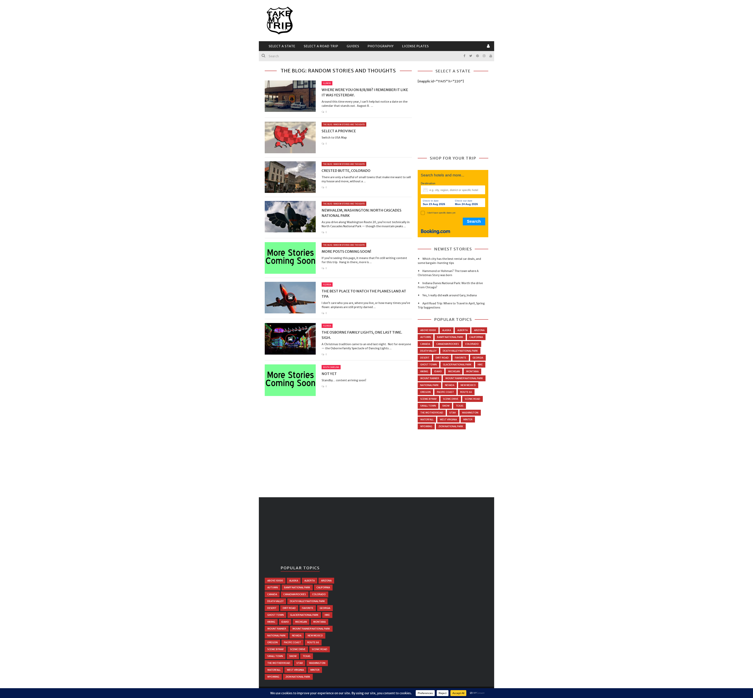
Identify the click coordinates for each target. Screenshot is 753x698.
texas (459, 405)
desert (424, 357)
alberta (462, 330)
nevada (449, 385)
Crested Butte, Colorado (346, 170)
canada (425, 343)
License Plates (415, 46)
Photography (381, 46)
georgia (478, 357)
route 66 (466, 392)
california (476, 337)
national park (429, 385)
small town (428, 405)
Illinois (327, 83)
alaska (446, 330)
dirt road (442, 357)
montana (472, 371)
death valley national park (460, 350)
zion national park (450, 426)
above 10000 (428, 330)
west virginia (448, 419)
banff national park (450, 337)
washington (470, 412)
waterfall (427, 419)
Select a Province (339, 131)
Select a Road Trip (321, 46)
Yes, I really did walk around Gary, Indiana (449, 295)
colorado (472, 343)
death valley (428, 350)
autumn (425, 337)
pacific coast (445, 392)
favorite (460, 357)
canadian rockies (447, 343)
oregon (425, 392)
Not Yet (329, 373)
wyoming (426, 426)
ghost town (428, 364)
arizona (479, 330)
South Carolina (331, 367)
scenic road (472, 398)
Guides (353, 46)
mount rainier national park (464, 378)
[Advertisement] (417, 20)
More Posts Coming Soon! (346, 251)
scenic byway (428, 398)
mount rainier (429, 378)
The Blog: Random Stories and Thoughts (344, 124)
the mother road (431, 412)
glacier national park (457, 364)
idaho (438, 371)
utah (452, 412)
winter (467, 419)
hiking (424, 371)
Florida (327, 284)
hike (480, 364)
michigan (454, 371)
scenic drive (450, 398)
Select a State (282, 46)
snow (445, 405)
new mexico (468, 385)
